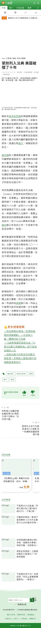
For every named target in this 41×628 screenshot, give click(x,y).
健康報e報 (22, 604)
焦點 (4, 7)
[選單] (38, 3)
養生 (11, 7)
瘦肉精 (5, 155)
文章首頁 (24, 619)
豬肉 (4, 225)
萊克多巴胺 (15, 116)
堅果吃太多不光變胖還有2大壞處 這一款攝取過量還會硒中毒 (23, 18)
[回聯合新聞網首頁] (3, 3)
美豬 (18, 303)
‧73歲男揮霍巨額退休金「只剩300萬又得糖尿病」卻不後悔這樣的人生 (20, 346)
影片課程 (6, 473)
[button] (38, 8)
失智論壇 (20, 7)
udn (3, 58)
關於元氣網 (11, 615)
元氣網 (8, 58)
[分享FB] (5, 12)
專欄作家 (32, 619)
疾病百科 (8, 619)
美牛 (20, 143)
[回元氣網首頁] (8, 3)
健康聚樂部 (21, 615)
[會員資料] (34, 3)
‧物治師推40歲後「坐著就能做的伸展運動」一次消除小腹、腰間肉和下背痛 (19, 334)
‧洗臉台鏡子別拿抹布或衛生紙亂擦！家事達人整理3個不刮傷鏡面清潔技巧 (20, 358)
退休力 (16, 619)
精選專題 (31, 615)
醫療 (29, 7)
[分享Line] (15, 12)
